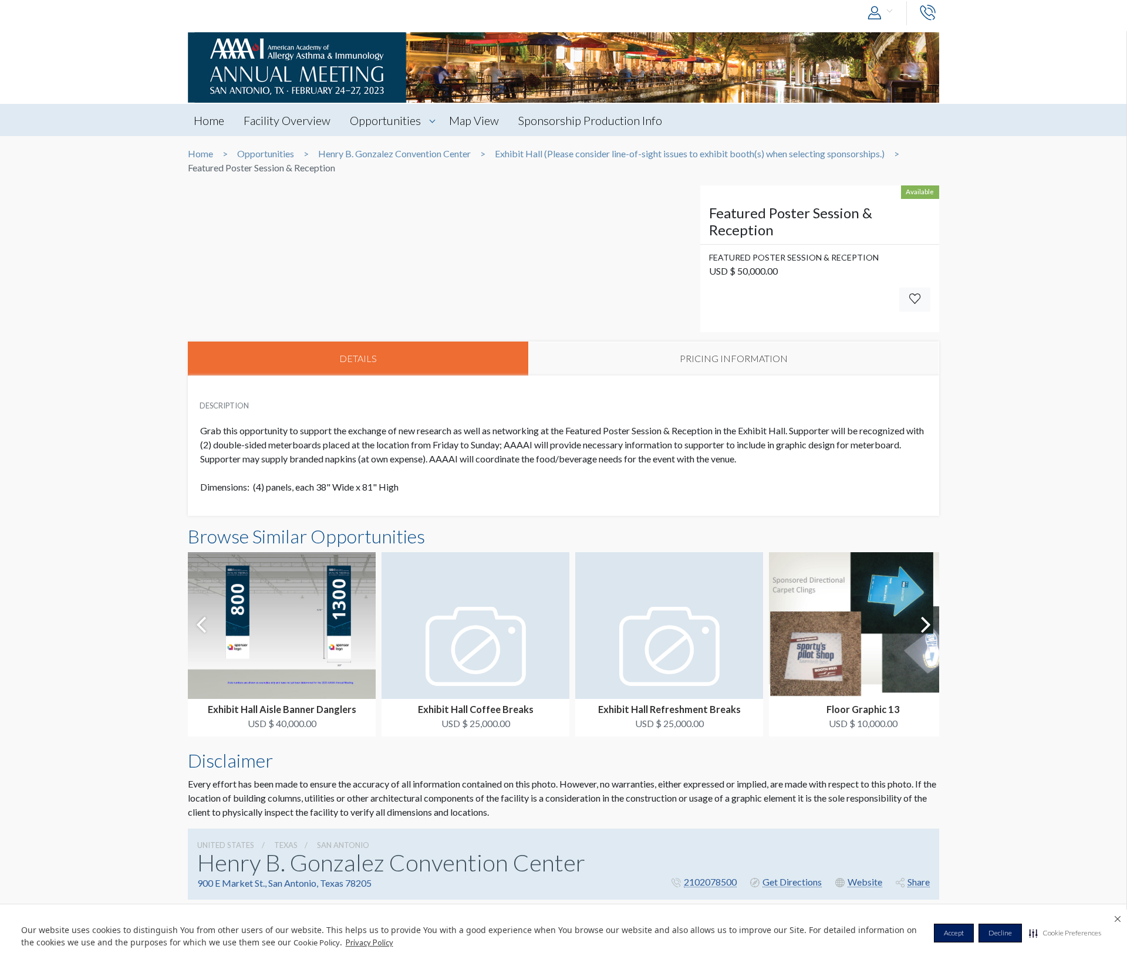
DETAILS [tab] (358, 358)
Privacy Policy (369, 942)
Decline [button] (1000, 932)
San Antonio (343, 845)
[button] (1065, 933)
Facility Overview (287, 120)
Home (209, 120)
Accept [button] (954, 932)
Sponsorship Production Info (590, 120)
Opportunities (385, 120)
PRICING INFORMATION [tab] (734, 358)
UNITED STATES (225, 845)
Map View (474, 120)
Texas (286, 845)
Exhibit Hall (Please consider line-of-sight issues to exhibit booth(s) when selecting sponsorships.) (690, 153)
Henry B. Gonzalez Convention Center (394, 153)
